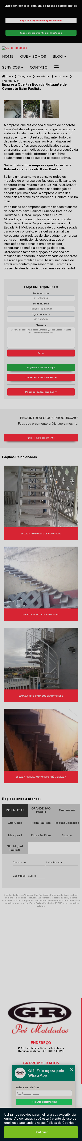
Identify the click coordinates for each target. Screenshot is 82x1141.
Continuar (41, 1132)
